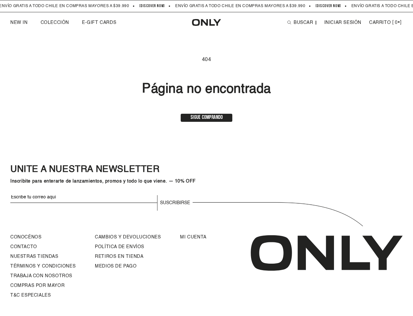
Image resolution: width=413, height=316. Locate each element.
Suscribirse (175, 203)
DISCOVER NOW (152, 6)
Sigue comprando (206, 117)
